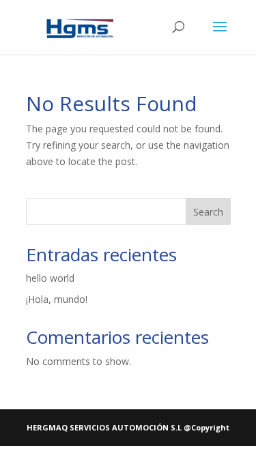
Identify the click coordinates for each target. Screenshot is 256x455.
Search (208, 211)
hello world (50, 277)
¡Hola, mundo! (56, 299)
